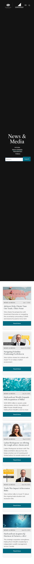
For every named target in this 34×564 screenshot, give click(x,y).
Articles (17, 147)
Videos (17, 154)
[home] (7, 5)
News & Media (17, 150)
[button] (25, 5)
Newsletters (17, 151)
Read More (17, 323)
